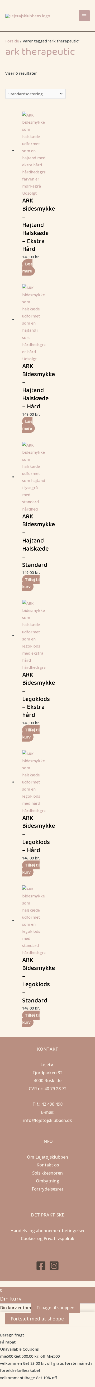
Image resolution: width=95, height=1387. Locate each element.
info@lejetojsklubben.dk (47, 1120)
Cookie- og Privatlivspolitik (47, 1238)
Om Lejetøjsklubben (47, 1157)
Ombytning (47, 1181)
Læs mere (27, 267)
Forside (12, 40)
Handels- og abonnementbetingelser (47, 1230)
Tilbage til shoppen (55, 1308)
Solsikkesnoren (47, 1173)
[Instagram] (54, 1266)
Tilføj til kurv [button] (31, 583)
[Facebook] (41, 1266)
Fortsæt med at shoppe (37, 1318)
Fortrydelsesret (47, 1189)
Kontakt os (47, 1165)
